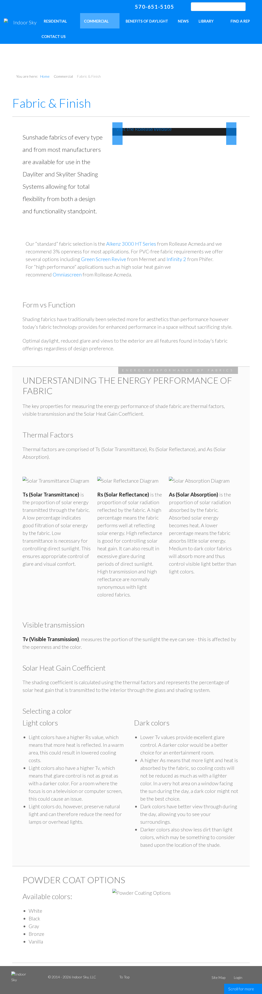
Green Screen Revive (103, 259)
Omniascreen (67, 274)
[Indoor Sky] (23, 22)
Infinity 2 (176, 259)
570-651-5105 (154, 7)
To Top (124, 977)
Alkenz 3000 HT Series (131, 244)
